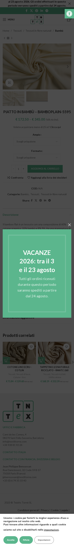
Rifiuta (26, 540)
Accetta (10, 540)
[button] (69, 13)
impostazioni (51, 530)
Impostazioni (44, 540)
